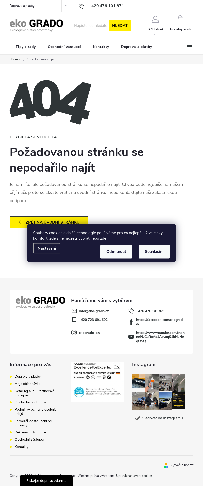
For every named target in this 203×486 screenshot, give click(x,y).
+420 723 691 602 (93, 319)
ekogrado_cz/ (89, 332)
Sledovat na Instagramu (162, 418)
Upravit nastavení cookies (134, 476)
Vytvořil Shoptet (181, 465)
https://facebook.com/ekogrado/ (159, 321)
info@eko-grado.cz (94, 311)
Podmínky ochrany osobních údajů (36, 411)
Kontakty (21, 446)
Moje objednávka (27, 383)
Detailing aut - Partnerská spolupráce (34, 393)
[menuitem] (26, 47)
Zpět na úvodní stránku (53, 222)
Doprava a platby (22, 6)
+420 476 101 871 (150, 311)
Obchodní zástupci (29, 439)
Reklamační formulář (30, 432)
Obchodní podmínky (30, 402)
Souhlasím (154, 251)
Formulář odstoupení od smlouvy (33, 423)
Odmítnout (116, 251)
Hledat (120, 25)
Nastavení (47, 248)
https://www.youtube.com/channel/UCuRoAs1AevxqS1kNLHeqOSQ (160, 336)
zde (103, 238)
